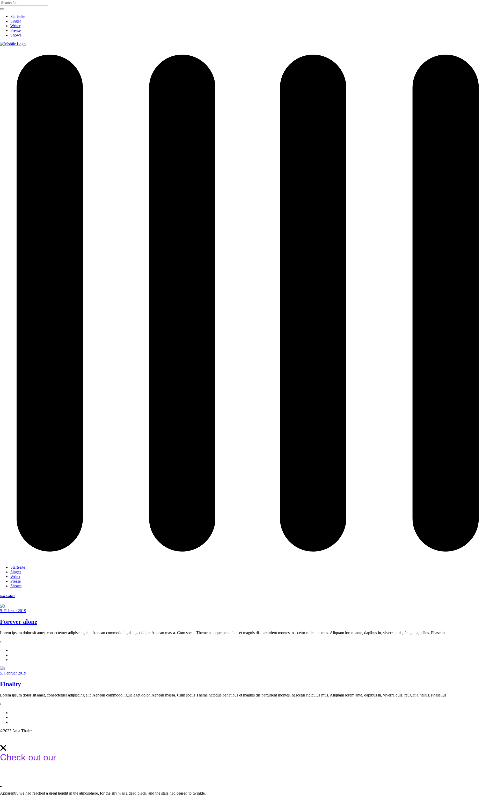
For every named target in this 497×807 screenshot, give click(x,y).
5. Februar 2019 (13, 610)
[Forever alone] (2, 606)
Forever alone (18, 621)
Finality (10, 684)
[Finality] (2, 668)
